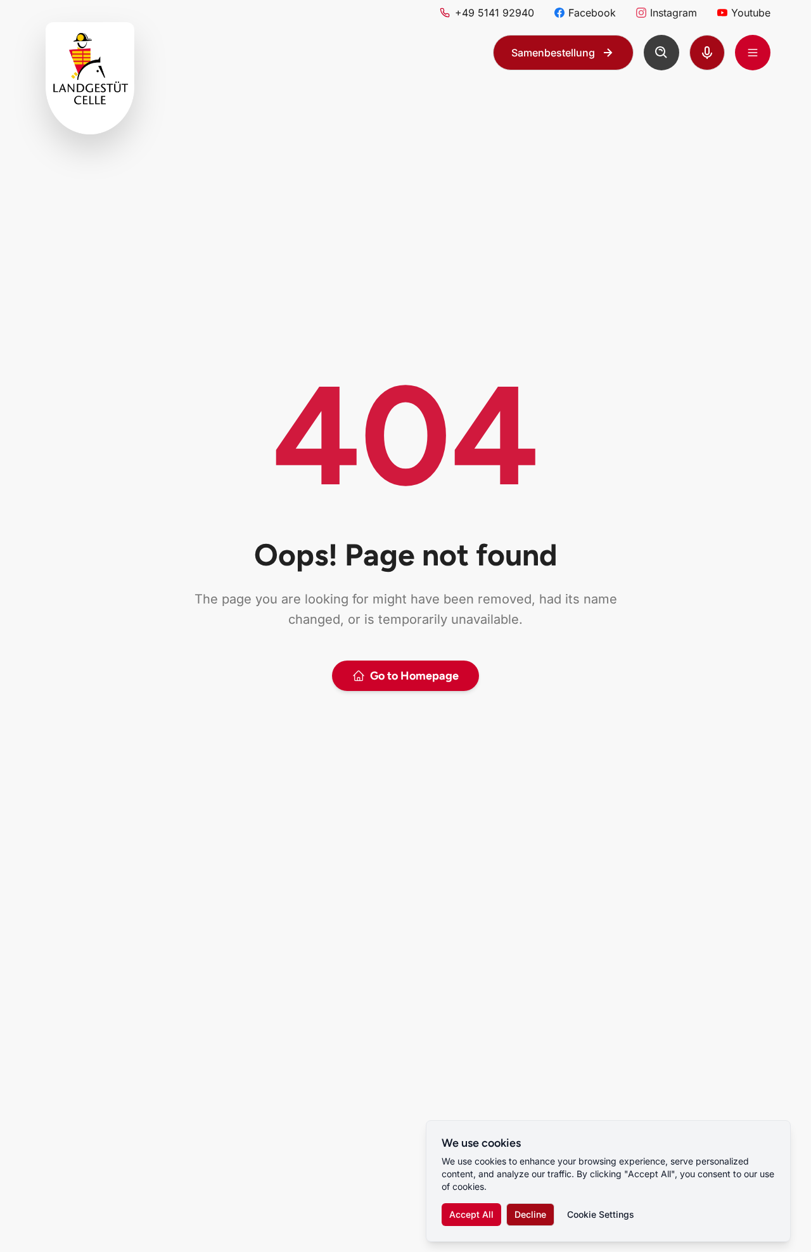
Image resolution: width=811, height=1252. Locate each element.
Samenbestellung (553, 52)
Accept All (471, 1214)
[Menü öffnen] (752, 52)
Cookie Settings (600, 1214)
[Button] (661, 52)
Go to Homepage (414, 676)
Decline (530, 1214)
